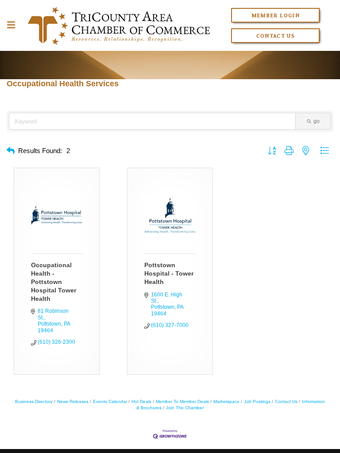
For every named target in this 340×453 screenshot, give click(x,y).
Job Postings (257, 401)
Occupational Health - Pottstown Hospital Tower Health (53, 281)
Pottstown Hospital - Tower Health (168, 273)
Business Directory (34, 401)
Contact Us (275, 35)
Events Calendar (110, 401)
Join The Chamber (185, 407)
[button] (11, 151)
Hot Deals (141, 401)
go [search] (316, 121)
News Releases (73, 401)
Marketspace (226, 401)
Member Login (275, 15)
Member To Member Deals (182, 401)
